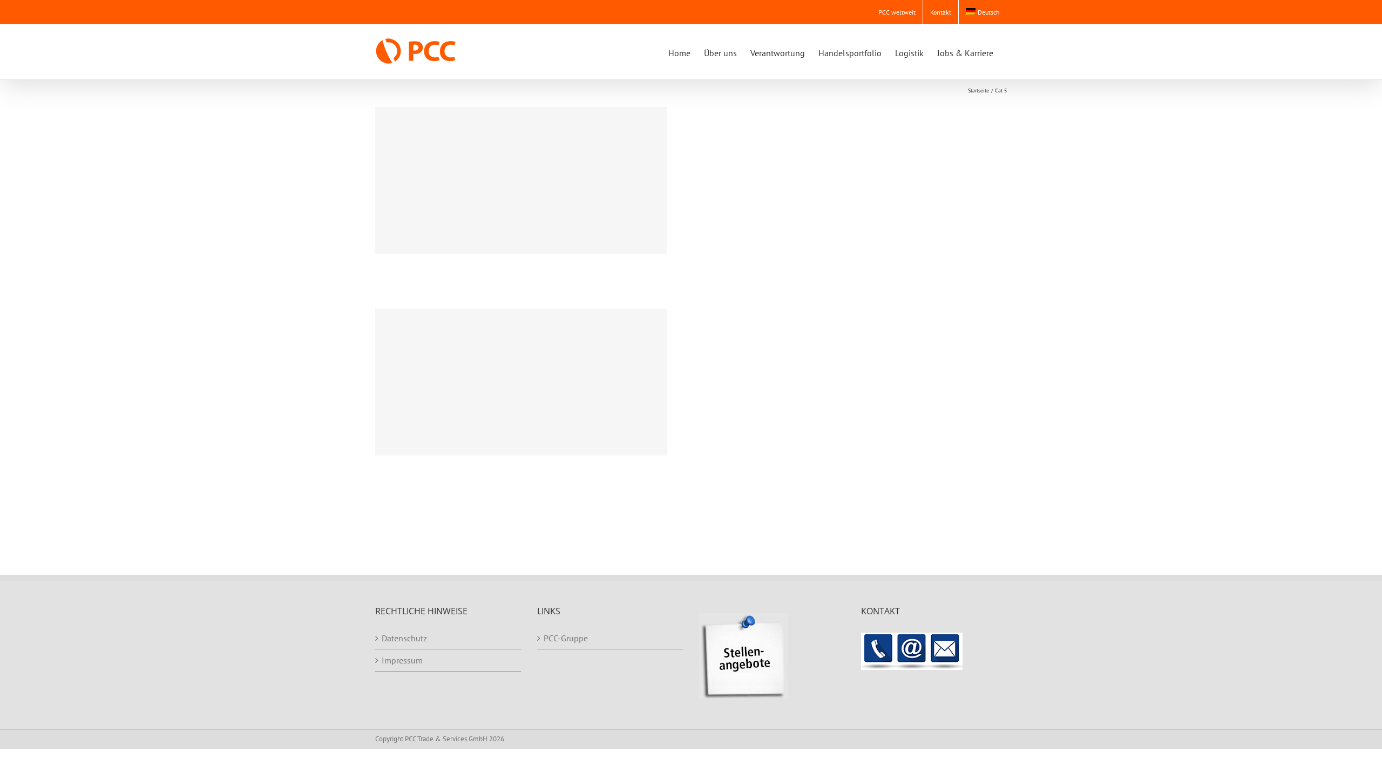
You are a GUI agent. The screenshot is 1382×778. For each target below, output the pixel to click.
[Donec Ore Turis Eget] (521, 180)
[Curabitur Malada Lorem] (521, 381)
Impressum (402, 660)
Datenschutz (404, 638)
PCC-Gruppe (566, 638)
